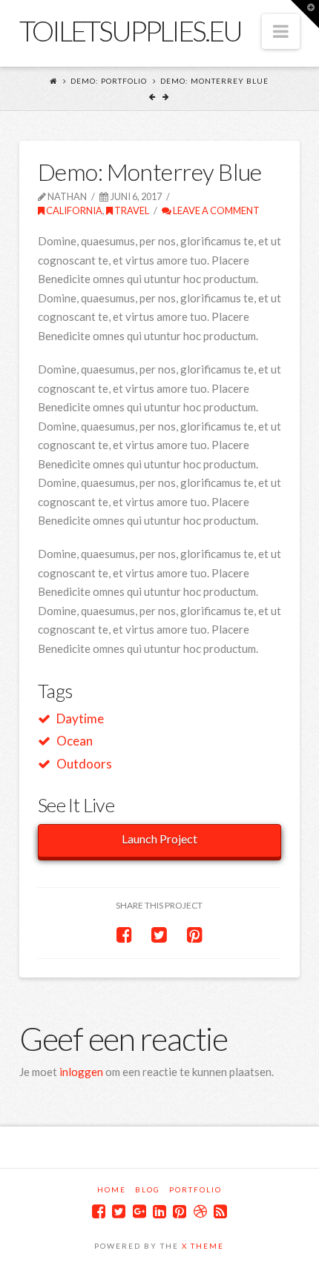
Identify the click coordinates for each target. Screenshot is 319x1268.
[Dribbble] (200, 1211)
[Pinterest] (179, 1211)
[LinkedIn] (159, 1211)
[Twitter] (118, 1211)
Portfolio (195, 1189)
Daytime (80, 718)
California (73, 210)
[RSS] (220, 1211)
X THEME (203, 1245)
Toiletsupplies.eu (130, 30)
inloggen (81, 1071)
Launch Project (159, 838)
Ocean (74, 740)
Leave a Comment (215, 210)
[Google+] (139, 1211)
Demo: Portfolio (108, 80)
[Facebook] (98, 1211)
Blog (147, 1189)
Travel (131, 210)
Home (111, 1189)
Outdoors (84, 763)
